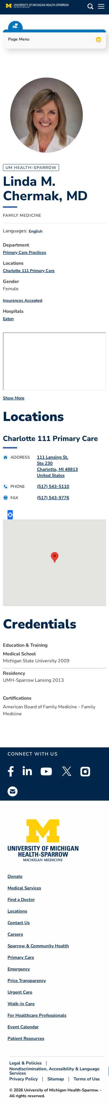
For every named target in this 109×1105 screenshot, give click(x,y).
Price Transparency (27, 980)
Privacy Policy (23, 1079)
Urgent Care (20, 992)
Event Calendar (23, 1027)
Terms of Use (87, 1079)
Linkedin (27, 771)
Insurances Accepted (22, 300)
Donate (15, 876)
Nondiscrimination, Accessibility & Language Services (54, 1071)
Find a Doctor (21, 899)
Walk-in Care (21, 1004)
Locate (10, 514)
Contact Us (19, 923)
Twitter (66, 771)
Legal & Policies (25, 1063)
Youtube (46, 771)
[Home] (37, 7)
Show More (13, 398)
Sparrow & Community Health (38, 946)
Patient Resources (26, 1038)
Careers (15, 934)
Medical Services (24, 888)
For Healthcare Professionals (37, 1015)
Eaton (8, 318)
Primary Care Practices (24, 252)
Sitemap (55, 1079)
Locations (17, 911)
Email (13, 791)
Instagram (85, 771)
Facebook (11, 771)
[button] (90, 7)
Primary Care (21, 957)
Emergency (19, 969)
